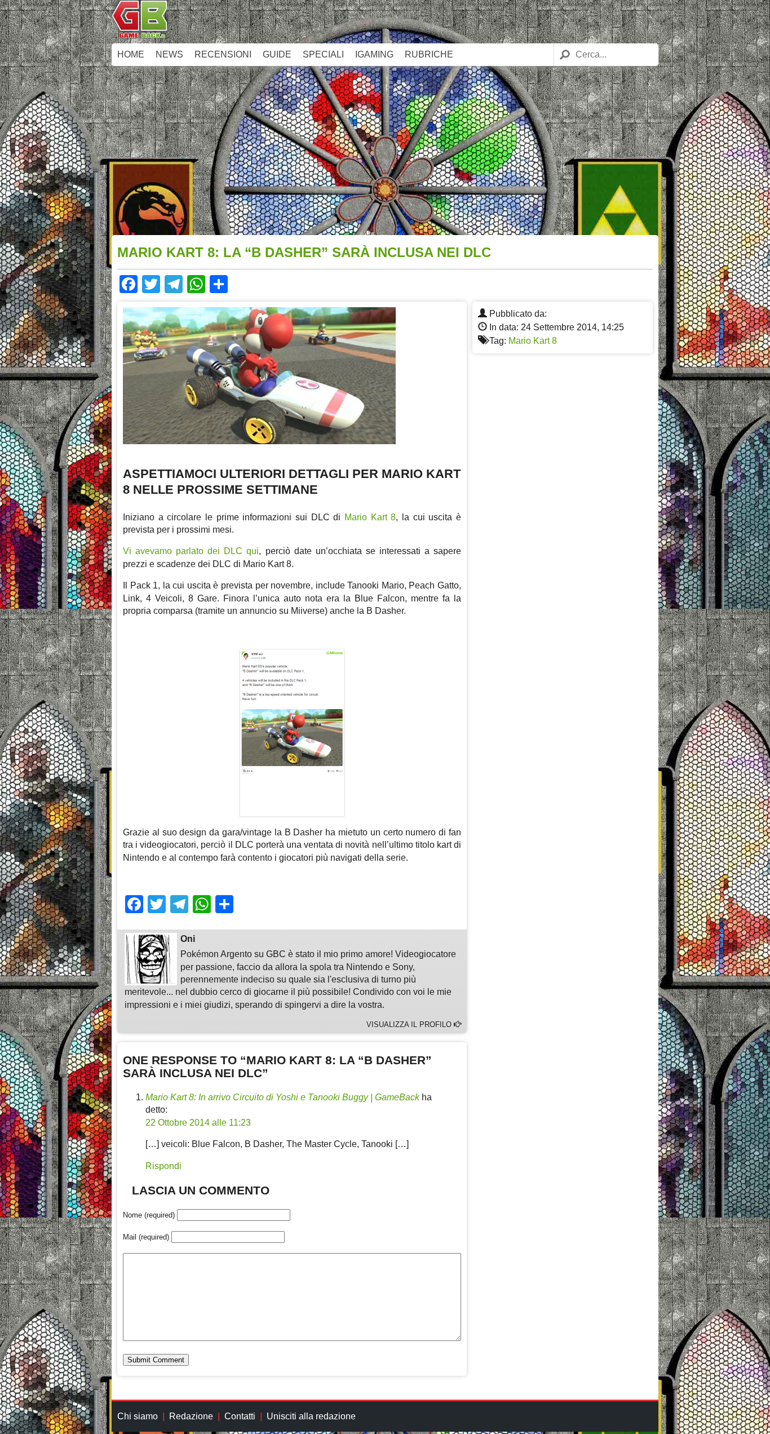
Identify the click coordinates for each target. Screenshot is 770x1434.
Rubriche (429, 54)
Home (130, 54)
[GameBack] (140, 35)
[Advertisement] (385, 150)
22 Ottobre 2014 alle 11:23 (198, 1122)
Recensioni (222, 54)
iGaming (374, 54)
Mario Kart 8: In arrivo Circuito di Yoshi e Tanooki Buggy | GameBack (282, 1097)
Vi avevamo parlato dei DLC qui (191, 551)
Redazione (191, 1416)
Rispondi (163, 1166)
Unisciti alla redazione (311, 1416)
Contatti (239, 1416)
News (169, 54)
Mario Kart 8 (532, 341)
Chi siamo (137, 1416)
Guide (277, 54)
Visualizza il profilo (410, 1024)
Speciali (323, 54)
